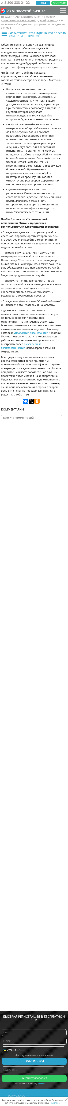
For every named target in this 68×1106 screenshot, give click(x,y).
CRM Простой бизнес (26, 11)
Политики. (55, 1102)
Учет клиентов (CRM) (28, 16)
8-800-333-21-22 (17, 2)
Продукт (6, 16)
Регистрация (59, 3)
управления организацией (31, 332)
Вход (43, 3)
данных (41, 1083)
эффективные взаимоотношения (21, 345)
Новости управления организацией (28, 18)
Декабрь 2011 (47, 20)
